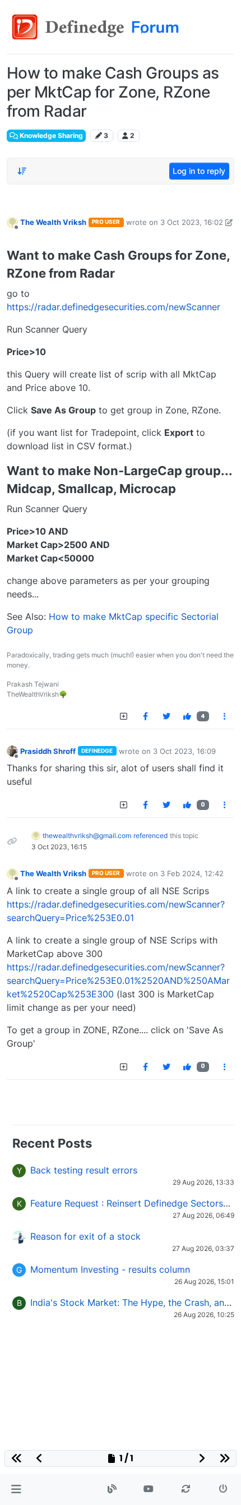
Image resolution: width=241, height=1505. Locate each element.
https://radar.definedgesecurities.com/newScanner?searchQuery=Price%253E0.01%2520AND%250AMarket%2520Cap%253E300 (118, 980)
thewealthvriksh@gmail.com (87, 835)
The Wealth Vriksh (53, 222)
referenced (150, 835)
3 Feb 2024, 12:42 (192, 873)
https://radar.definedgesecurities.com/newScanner (113, 306)
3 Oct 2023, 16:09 (184, 751)
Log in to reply (199, 171)
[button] (15, 1489)
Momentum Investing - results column (110, 1269)
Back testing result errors (83, 1170)
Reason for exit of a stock (85, 1236)
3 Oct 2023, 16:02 (191, 222)
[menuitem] (145, 716)
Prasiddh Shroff (48, 751)
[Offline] (12, 222)
